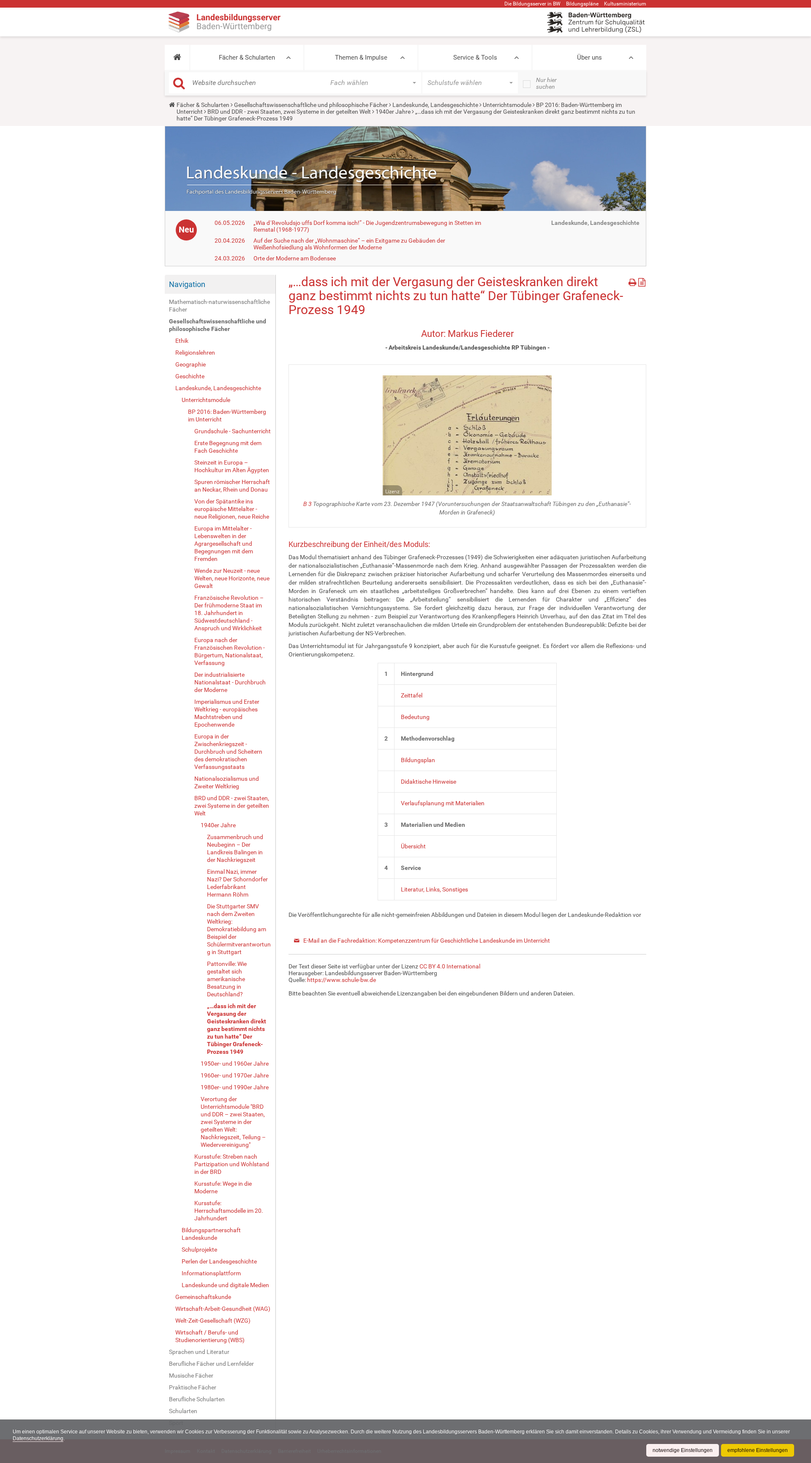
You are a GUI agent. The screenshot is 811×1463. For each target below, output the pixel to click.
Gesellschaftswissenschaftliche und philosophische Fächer (311, 104)
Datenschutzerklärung (38, 1438)
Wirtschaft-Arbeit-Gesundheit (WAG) (222, 1308)
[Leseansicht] (641, 280)
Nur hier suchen (546, 83)
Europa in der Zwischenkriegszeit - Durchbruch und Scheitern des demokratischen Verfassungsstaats (228, 751)
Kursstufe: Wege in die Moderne (223, 1187)
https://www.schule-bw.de (341, 979)
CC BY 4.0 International (449, 966)
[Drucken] (633, 280)
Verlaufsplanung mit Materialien (442, 803)
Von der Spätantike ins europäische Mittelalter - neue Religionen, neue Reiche (231, 509)
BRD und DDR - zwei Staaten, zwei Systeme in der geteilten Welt (289, 111)
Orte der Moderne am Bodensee (294, 258)
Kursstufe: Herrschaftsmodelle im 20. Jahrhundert (228, 1211)
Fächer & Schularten (247, 57)
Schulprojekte (199, 1249)
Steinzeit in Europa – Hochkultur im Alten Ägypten (231, 466)
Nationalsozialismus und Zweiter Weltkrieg (226, 782)
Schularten (183, 1411)
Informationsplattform (211, 1273)
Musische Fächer (191, 1375)
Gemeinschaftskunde (203, 1296)
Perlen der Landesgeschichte (219, 1261)
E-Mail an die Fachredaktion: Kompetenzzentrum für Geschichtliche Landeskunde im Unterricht (426, 940)
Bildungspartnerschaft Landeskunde (211, 1234)
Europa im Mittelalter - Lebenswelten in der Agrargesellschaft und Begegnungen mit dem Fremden (223, 543)
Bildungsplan (418, 760)
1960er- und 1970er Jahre (235, 1075)
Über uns (589, 57)
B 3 (307, 503)
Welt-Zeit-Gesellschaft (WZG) (212, 1320)
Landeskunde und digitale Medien (225, 1285)
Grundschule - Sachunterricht (232, 431)
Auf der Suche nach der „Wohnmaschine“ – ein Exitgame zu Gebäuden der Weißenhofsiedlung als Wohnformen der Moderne (349, 244)
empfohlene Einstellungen (757, 1450)
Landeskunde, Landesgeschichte (435, 104)
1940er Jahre (393, 111)
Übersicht (413, 846)
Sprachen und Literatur (199, 1351)
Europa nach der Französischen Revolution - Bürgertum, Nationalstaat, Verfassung (229, 651)
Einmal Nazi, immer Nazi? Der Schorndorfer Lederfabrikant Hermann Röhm (237, 883)
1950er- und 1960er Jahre (235, 1063)
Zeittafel (411, 695)
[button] (177, 57)
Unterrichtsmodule (507, 104)
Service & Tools (475, 57)
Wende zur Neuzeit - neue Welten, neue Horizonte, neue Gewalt (231, 578)
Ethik (181, 340)
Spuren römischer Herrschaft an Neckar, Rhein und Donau (232, 486)
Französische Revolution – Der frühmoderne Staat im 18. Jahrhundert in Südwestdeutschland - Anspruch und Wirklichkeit (229, 613)
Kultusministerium (625, 4)
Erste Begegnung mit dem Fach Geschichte (227, 447)
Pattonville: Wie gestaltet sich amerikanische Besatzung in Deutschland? (227, 979)
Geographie (190, 364)
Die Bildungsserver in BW (532, 4)
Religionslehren (195, 352)
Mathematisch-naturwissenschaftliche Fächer (219, 305)
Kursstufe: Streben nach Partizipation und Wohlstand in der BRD (231, 1164)
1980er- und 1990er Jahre (235, 1087)
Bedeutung (415, 717)
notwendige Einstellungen (683, 1450)
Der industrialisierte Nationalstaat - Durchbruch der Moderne (230, 682)
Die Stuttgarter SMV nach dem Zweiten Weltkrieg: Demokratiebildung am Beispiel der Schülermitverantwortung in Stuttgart (239, 929)
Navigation (187, 284)
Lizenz (392, 492)
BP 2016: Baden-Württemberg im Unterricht (227, 415)
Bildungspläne (582, 4)
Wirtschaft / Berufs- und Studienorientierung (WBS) (210, 1336)
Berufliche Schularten (197, 1399)
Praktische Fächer (192, 1387)
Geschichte (189, 376)
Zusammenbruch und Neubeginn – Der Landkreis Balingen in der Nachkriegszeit (235, 848)
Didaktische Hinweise (428, 781)
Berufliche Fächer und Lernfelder (211, 1363)
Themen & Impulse (361, 57)
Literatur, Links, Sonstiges (434, 889)
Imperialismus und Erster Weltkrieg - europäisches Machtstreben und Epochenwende (226, 713)
